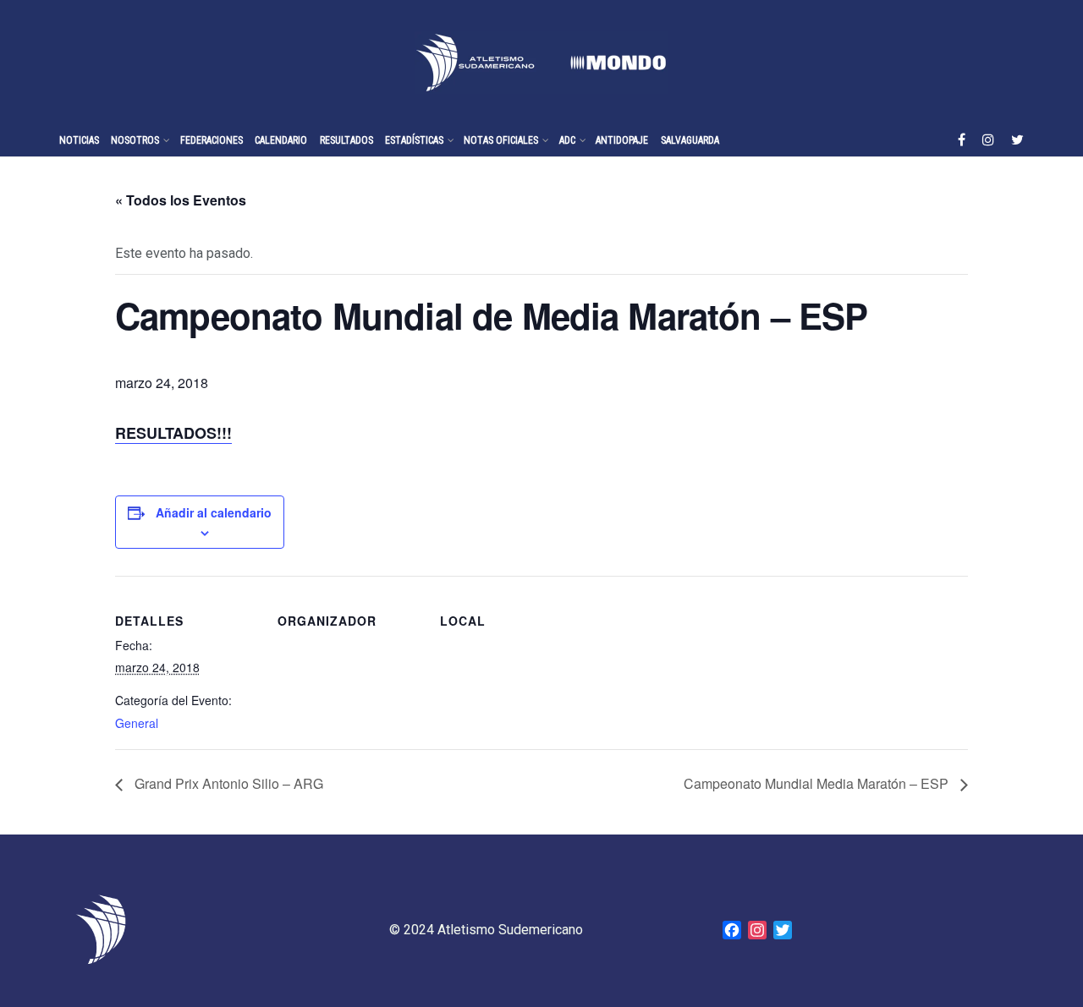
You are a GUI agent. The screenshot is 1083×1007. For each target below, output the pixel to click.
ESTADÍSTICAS (414, 140)
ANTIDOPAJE (622, 140)
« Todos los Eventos (180, 200)
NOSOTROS (135, 140)
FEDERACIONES (211, 140)
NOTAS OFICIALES (501, 140)
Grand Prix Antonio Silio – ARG (227, 783)
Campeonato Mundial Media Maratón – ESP (818, 783)
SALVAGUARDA (690, 140)
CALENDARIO (281, 140)
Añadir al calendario (214, 512)
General (136, 722)
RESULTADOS (346, 140)
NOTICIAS (79, 140)
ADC (567, 140)
